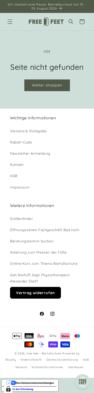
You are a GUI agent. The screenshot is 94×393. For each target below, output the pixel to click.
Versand (21, 367)
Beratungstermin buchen (31, 241)
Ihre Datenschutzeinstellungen (35, 382)
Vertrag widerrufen (35, 292)
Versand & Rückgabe (28, 131)
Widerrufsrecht (31, 359)
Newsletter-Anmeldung (30, 153)
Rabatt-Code (21, 142)
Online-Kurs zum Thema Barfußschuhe (43, 263)
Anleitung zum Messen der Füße (38, 252)
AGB (14, 176)
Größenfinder (21, 218)
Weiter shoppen (47, 85)
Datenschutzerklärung (62, 359)
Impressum (20, 187)
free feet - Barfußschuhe (44, 353)
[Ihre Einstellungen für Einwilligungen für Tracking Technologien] (8, 389)
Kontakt (17, 164)
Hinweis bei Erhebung (18, 389)
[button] (10, 21)
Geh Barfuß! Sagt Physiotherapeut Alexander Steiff (40, 278)
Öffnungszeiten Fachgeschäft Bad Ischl (44, 230)
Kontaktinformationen (47, 367)
